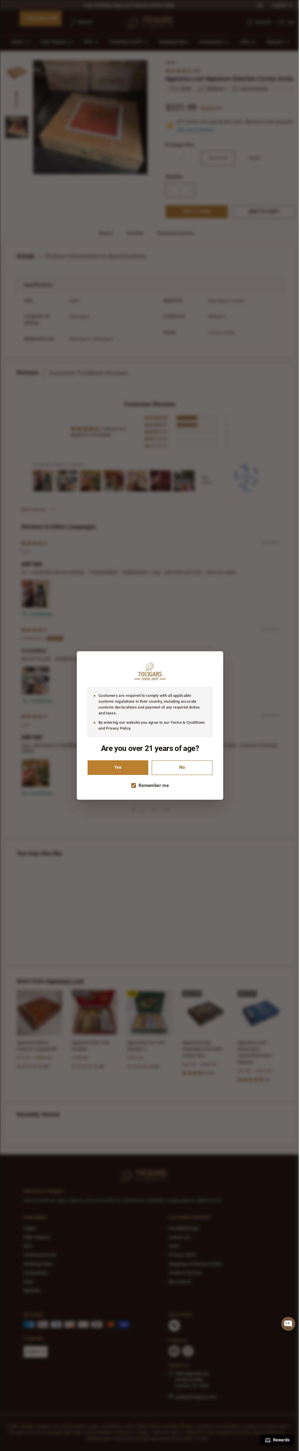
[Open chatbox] (288, 1324)
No (180, 767)
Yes (116, 767)
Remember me (152, 785)
